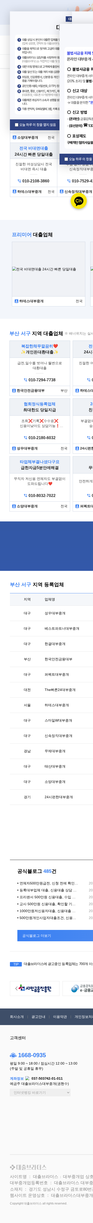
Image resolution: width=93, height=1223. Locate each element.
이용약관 (60, 1017)
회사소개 (17, 1017)
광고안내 (38, 1017)
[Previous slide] (16, 988)
